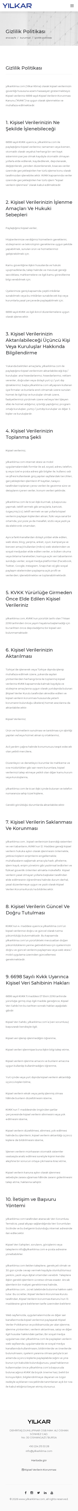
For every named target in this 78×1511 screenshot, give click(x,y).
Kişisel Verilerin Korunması (40, 1469)
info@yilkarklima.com (39, 1450)
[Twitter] (38, 1492)
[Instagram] (32, 1492)
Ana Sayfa (11, 37)
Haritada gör (39, 1460)
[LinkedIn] (45, 1492)
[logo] (17, 5)
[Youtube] (52, 1492)
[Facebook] (25, 1492)
